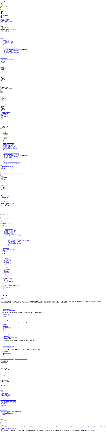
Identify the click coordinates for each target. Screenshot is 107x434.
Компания (2, 403)
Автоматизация (3, 305)
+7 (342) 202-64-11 (6, 22)
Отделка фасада (3, 342)
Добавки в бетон (9, 51)
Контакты (2, 61)
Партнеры (2, 409)
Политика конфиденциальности (7, 413)
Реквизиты (2, 414)
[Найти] (1, 91)
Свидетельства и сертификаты (6, 407)
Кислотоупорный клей (8, 43)
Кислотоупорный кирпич (8, 42)
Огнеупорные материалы (8, 44)
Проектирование (4, 351)
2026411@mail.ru (4, 27)
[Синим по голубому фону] (0, 10)
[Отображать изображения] (1, 12)
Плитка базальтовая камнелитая (9, 45)
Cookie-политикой (91, 430)
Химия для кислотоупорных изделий (11, 55)
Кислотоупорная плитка (8, 41)
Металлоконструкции (5, 334)
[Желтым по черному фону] (0, 8)
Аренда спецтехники (4, 314)
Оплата (2, 388)
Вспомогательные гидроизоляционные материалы (16, 49)
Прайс (1, 60)
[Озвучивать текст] (1, 16)
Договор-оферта (3, 410)
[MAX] (3, 82)
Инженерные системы (5, 324)
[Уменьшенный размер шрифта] (1, 2)
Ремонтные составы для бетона (12, 52)
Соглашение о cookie (4, 412)
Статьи (1, 416)
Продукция (2, 38)
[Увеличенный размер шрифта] (1, 5)
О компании (3, 405)
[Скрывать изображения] (1, 14)
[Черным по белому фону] (0, 7)
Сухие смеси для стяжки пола (11, 54)
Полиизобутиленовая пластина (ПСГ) (11, 47)
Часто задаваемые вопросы (6, 415)
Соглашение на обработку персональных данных (10, 411)
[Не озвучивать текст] (1, 18)
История (2, 406)
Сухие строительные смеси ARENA (10, 48)
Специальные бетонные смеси (11, 53)
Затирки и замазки (7, 40)
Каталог (2, 391)
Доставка (2, 387)
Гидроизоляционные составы (11, 50)
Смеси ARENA (3, 58)
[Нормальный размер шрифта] (1, 3)
